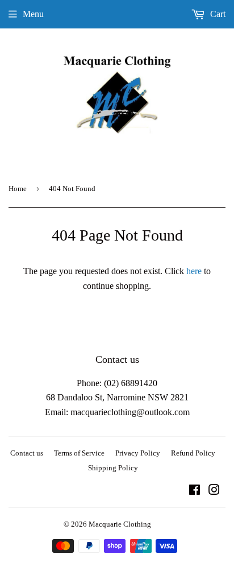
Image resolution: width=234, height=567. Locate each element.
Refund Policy (193, 453)
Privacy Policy (137, 453)
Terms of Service (79, 453)
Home (18, 188)
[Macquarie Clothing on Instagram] (214, 491)
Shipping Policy (113, 467)
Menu (33, 14)
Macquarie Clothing (120, 524)
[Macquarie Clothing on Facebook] (194, 491)
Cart (216, 14)
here (194, 271)
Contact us (26, 453)
